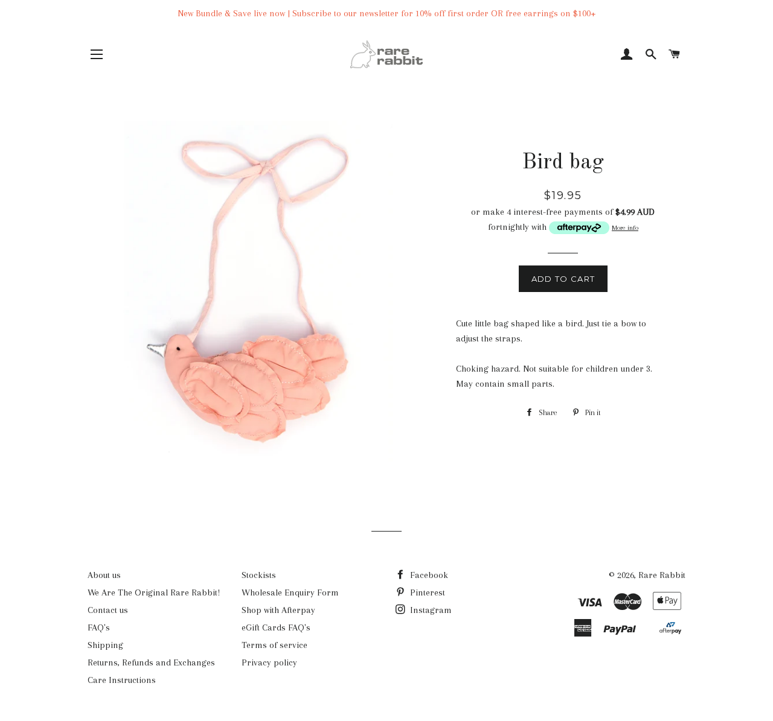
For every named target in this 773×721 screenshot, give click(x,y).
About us (104, 575)
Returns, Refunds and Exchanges (151, 662)
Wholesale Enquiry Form (290, 592)
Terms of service (274, 645)
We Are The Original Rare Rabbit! (154, 592)
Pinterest (426, 592)
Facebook (428, 575)
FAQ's (99, 627)
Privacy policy (269, 662)
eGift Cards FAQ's (276, 627)
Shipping (105, 645)
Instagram (430, 610)
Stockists (259, 575)
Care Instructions (122, 680)
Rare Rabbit (661, 575)
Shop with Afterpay (278, 610)
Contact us (108, 610)
